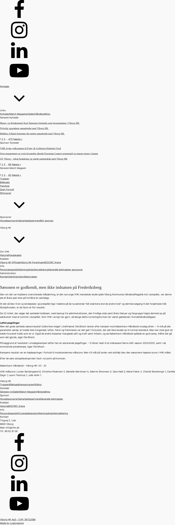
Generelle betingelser (51, 399)
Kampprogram (26, 384)
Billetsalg (14, 384)
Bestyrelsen (30, 276)
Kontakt (4, 276)
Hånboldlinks (43, 391)
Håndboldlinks (42, 114)
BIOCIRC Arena (52, 262)
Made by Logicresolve (12, 523)
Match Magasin (28, 391)
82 (9, 175)
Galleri (31, 114)
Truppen (4, 384)
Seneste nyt (6, 391)
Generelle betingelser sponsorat (65, 269)
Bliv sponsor (47, 220)
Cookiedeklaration (29, 413)
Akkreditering (41, 269)
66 (9, 164)
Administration (16, 276)
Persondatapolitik (9, 269)
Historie (4, 255)
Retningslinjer (26, 269)
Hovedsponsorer (9, 220)
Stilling (38, 384)
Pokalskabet (15, 255)
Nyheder (4, 114)
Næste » (17, 139)
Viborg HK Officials (10, 262)
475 (10, 139)
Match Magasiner (18, 114)
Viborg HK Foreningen (32, 262)
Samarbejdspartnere (29, 220)
